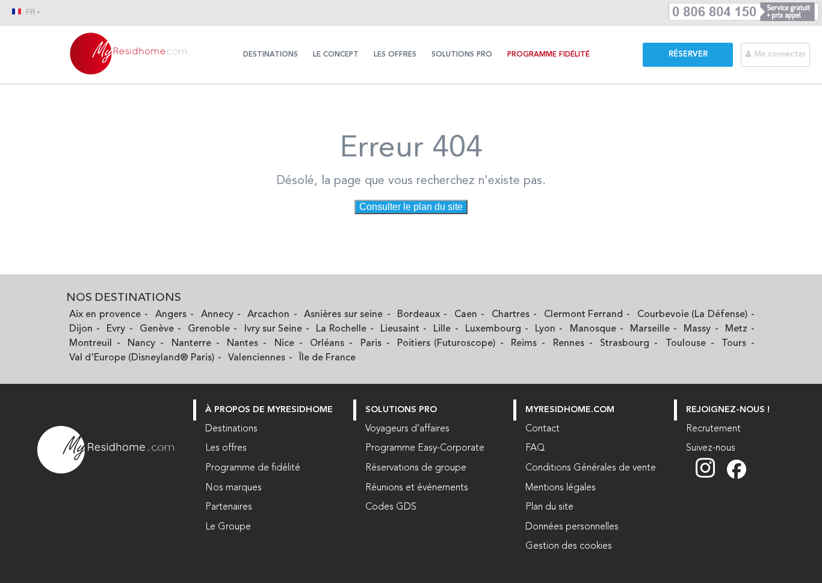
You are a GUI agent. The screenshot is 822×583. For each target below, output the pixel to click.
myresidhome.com (569, 410)
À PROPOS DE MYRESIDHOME (269, 410)
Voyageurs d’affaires (407, 429)
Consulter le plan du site (411, 207)
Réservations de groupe (415, 468)
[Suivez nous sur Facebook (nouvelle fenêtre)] (736, 476)
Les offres (395, 54)
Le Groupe (228, 527)
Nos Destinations (123, 298)
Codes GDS (390, 507)
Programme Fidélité (548, 54)
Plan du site (549, 507)
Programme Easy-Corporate (424, 448)
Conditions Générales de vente (590, 468)
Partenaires (228, 507)
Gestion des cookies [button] (568, 546)
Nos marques (233, 488)
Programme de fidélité (252, 468)
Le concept (336, 54)
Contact (542, 429)
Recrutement (713, 429)
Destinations (270, 54)
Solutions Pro (461, 54)
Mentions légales (560, 488)
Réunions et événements (416, 488)
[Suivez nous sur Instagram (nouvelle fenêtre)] (711, 476)
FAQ (535, 448)
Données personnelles (572, 527)
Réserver (688, 54)
